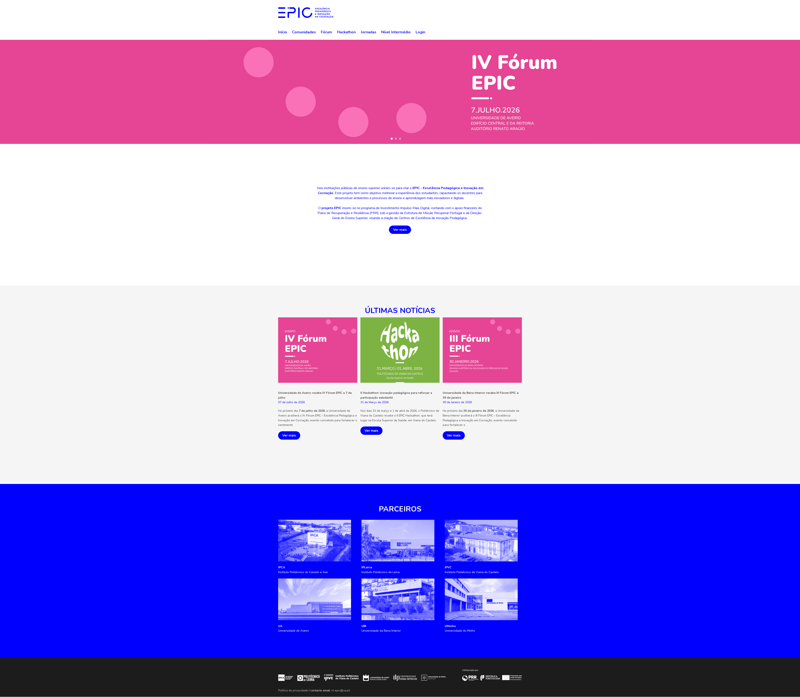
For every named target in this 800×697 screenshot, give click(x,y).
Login (420, 32)
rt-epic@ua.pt (340, 690)
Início (282, 32)
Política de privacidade (293, 690)
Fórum (326, 32)
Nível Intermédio (396, 32)
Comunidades (304, 32)
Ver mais (400, 229)
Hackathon (346, 32)
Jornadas (368, 32)
